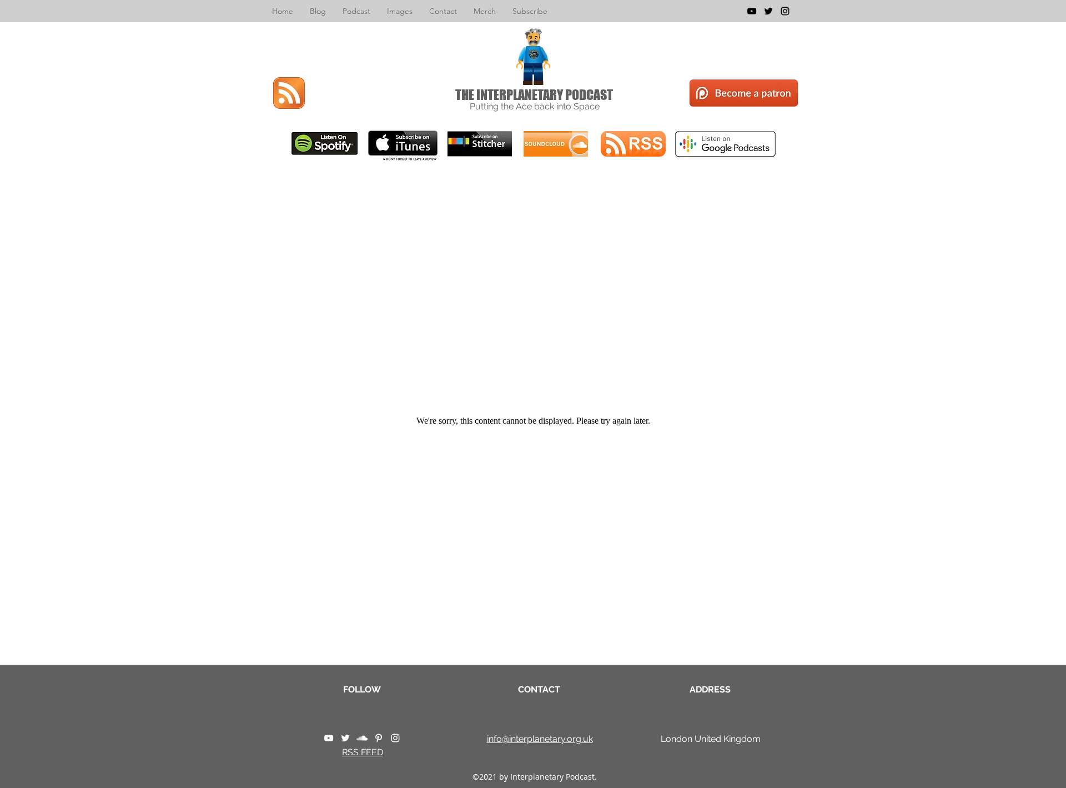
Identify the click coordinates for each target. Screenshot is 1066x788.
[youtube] (751, 11)
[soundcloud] (362, 738)
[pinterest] (378, 738)
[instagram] (785, 11)
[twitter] (768, 11)
